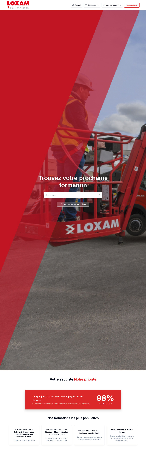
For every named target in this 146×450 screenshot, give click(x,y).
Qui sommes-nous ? (110, 5)
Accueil (78, 5)
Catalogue (92, 5)
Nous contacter (132, 5)
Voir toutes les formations (75, 204)
